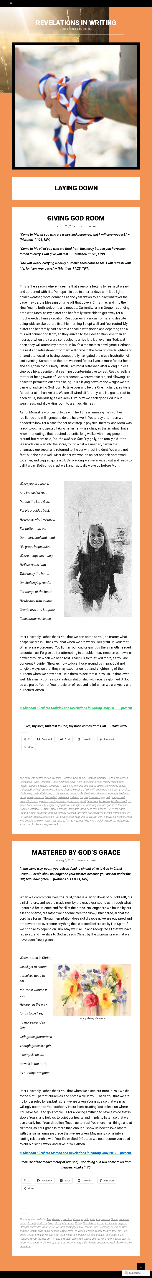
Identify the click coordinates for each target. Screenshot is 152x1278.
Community (79, 777)
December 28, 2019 (64, 226)
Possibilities (117, 781)
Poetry (106, 781)
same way (77, 1238)
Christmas (46, 793)
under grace (73, 1242)
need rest (92, 808)
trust (53, 820)
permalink (52, 824)
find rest (74, 797)
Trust (63, 785)
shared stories (89, 816)
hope (30, 805)
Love (72, 781)
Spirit (118, 1238)
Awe (49, 777)
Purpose (32, 785)
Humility (31, 1223)
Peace (98, 781)
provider (82, 812)
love (114, 805)
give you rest (118, 797)
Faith (110, 777)
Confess (91, 777)
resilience (48, 816)
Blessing (57, 777)
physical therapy (57, 812)
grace (23, 1234)
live (50, 1234)
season (64, 816)
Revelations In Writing (76, 23)
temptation (33, 1242)
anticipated (26, 789)
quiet (120, 1234)
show (115, 816)
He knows (104, 801)
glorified (43, 801)
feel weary (63, 797)
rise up (46, 1238)
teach (47, 820)
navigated (74, 808)
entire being (122, 793)
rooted (67, 1238)
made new (71, 1234)
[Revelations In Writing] (76, 106)
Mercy (57, 1223)
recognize (35, 1238)
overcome (111, 1234)
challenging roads (29, 793)
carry (116, 789)
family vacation (35, 797)
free (114, 1230)
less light (75, 805)
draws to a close (106, 793)
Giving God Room (76, 218)
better (59, 789)
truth (63, 1242)
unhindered (103, 1242)
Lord (62, 1234)
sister (122, 816)
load (88, 805)
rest (57, 816)
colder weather (61, 793)
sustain (29, 820)
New (79, 781)
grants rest (73, 801)
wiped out (25, 824)
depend (55, 1230)
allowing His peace (115, 785)
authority (105, 1227)
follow (98, 1230)
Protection (111, 1223)
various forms (64, 820)
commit (123, 1227)
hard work (92, 801)
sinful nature (107, 1238)
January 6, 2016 (64, 860)
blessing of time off (84, 789)
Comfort (67, 777)
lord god (106, 805)
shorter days (104, 816)
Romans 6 (56, 1238)
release (38, 816)
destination (90, 793)
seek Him (74, 816)
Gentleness (26, 781)
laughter (51, 805)
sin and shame (91, 1238)
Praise (23, 785)
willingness (122, 820)
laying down (63, 805)
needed (102, 808)
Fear (92, 1219)
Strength (42, 785)
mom (46, 808)
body (98, 789)
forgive (84, 797)
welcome (110, 820)
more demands (59, 808)
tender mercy (47, 1242)
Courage (102, 777)
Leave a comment (88, 226)
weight (100, 820)
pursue (108, 812)
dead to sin (44, 1230)
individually (40, 805)
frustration (94, 797)
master (82, 1234)
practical (71, 812)
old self (91, 1234)
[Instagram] (11, 3)
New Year (113, 808)
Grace (36, 781)
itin (97, 708)
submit (125, 1238)
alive (81, 1227)
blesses (68, 789)
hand (83, 801)
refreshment (26, 816)
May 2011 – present (117, 708)
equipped (80, 1230)
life (83, 805)
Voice (70, 785)
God (125, 1230)
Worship (78, 785)
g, (101, 708)
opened (100, 1234)
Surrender (53, 785)
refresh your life (121, 812)
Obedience (88, 781)
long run (96, 805)
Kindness (64, 781)
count (33, 1230)
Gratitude (45, 781)
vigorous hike (81, 820)
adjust (100, 785)
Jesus (30, 1234)
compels (24, 1230)
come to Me (76, 793)
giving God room (29, 801)
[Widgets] (141, 1267)
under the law (89, 1242)
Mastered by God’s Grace (76, 852)
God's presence (57, 801)
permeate (42, 812)
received (24, 1238)
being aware (48, 789)
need (83, 808)
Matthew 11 (35, 808)
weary (93, 820)
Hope (55, 781)
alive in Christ (92, 1227)
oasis (122, 808)
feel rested (51, 797)
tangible (38, 820)
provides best (95, 812)
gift (119, 1230)
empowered (67, 1230)
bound (114, 1227)
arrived (37, 789)
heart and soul (119, 801)
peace (32, 812)
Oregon (24, 812)
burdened (107, 789)
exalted (90, 1230)
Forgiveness (121, 777)
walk (112, 1242)
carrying (124, 789)
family (23, 797)
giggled (105, 797)
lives (56, 1234)
